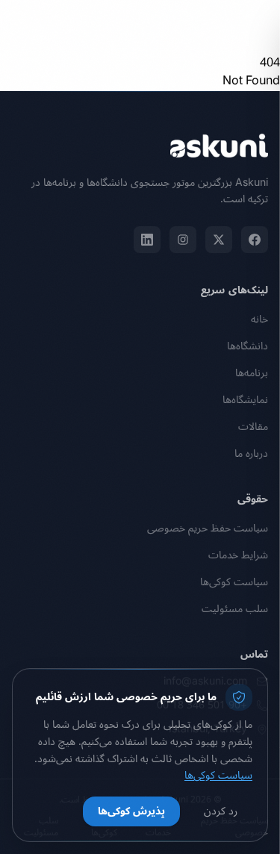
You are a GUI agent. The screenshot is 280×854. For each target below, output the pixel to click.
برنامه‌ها (251, 373)
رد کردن (220, 811)
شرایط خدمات (238, 555)
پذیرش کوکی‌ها (131, 811)
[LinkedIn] (147, 239)
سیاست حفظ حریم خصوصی (207, 528)
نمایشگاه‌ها (245, 400)
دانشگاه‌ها (247, 346)
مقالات (253, 426)
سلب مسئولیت (235, 609)
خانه (259, 319)
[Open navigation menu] (27, 27)
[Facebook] (254, 239)
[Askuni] (219, 27)
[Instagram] (182, 239)
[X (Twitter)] (218, 239)
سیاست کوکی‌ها (234, 582)
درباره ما (251, 453)
